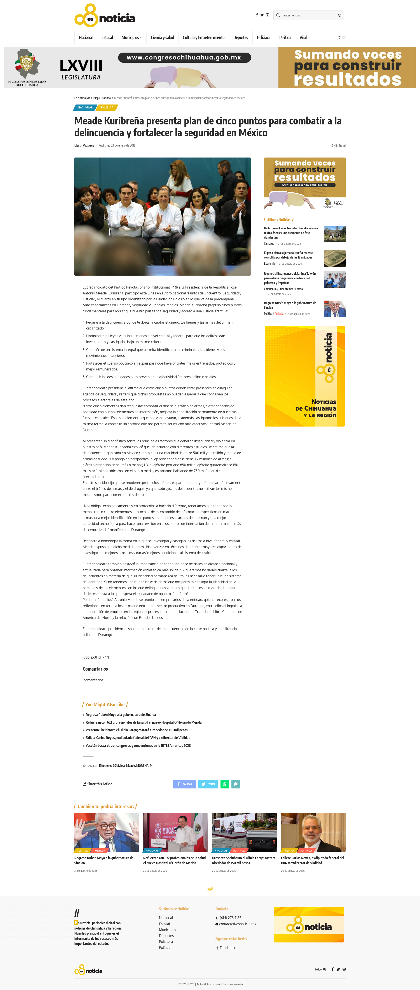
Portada (279, 313)
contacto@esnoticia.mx (237, 924)
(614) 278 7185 (230, 918)
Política (164, 947)
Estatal (299, 289)
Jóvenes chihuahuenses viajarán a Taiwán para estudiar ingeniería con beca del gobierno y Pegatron (290, 278)
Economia (269, 263)
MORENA (142, 765)
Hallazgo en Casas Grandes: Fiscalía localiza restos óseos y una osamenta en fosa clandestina (291, 232)
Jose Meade (127, 765)
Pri (151, 765)
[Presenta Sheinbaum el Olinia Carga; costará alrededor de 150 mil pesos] (244, 832)
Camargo (269, 243)
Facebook (227, 948)
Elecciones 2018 (109, 765)
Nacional (85, 107)
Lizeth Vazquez (84, 145)
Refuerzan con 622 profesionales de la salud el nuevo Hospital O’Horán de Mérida (144, 722)
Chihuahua (270, 289)
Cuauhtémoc (286, 289)
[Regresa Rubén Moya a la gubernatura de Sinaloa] (335, 309)
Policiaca (166, 941)
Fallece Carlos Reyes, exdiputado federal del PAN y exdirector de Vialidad (138, 737)
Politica (107, 107)
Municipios (167, 930)
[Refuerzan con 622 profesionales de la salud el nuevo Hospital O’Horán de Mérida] (175, 832)
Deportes (166, 935)
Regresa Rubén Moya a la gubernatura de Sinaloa (121, 714)
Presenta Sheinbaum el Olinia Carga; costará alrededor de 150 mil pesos (137, 730)
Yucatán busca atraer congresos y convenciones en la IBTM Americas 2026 (138, 745)
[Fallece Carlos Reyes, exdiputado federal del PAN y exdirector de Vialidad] (313, 832)
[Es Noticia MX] (104, 15)
